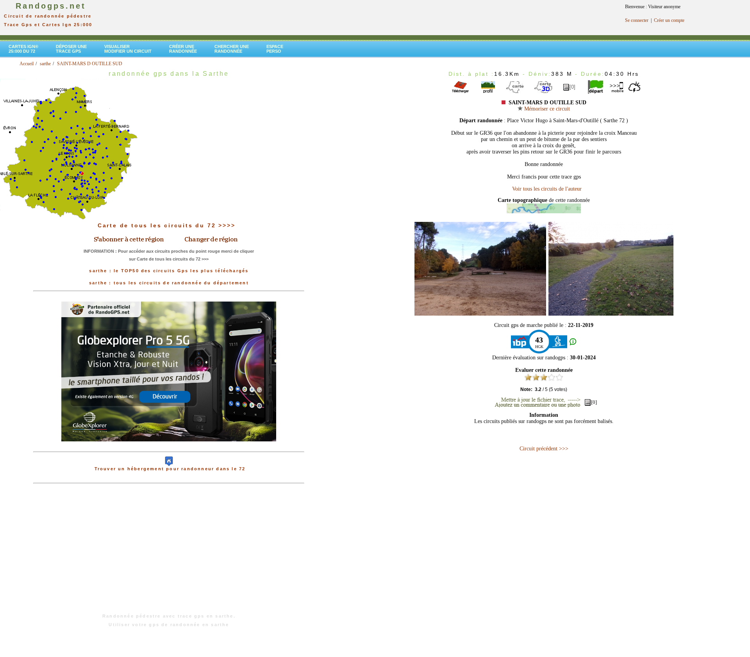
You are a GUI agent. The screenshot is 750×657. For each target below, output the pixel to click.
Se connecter (636, 20)
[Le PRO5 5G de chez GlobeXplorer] (168, 447)
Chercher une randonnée (231, 49)
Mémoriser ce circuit (546, 109)
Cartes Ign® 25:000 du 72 (23, 49)
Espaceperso (274, 49)
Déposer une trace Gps (71, 49)
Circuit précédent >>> (544, 449)
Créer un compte (669, 20)
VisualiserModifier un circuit (128, 49)
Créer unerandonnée (183, 49)
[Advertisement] (168, 552)
